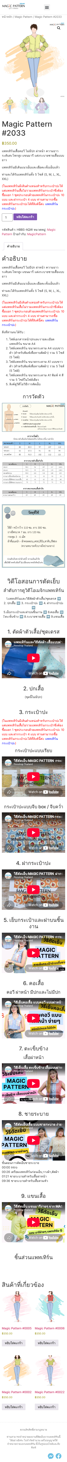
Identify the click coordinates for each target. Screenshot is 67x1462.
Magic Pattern (23, 17)
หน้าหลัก (7, 17)
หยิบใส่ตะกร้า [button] (14, 1343)
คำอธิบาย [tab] (13, 246)
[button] (47, 7)
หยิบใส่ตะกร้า (25, 217)
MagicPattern (36, 234)
